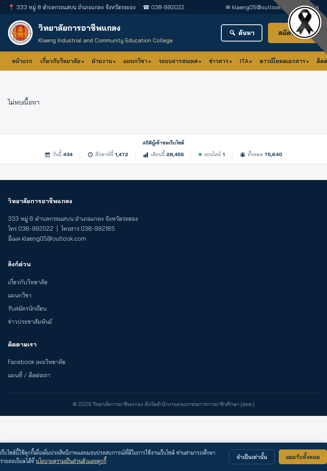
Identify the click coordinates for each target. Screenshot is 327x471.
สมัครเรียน (292, 33)
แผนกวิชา (135, 60)
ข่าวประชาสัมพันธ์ (30, 321)
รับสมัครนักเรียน (27, 308)
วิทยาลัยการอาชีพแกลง (79, 28)
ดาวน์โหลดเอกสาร (282, 60)
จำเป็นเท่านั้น (251, 456)
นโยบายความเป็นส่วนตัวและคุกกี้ (71, 460)
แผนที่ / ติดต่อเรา (29, 375)
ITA (244, 60)
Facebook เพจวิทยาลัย (36, 362)
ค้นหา (246, 33)
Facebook (306, 7)
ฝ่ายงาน (102, 60)
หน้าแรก (22, 60)
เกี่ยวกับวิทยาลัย (60, 60)
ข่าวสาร (219, 60)
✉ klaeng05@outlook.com (259, 7)
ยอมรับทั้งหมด (303, 456)
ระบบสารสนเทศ (178, 60)
